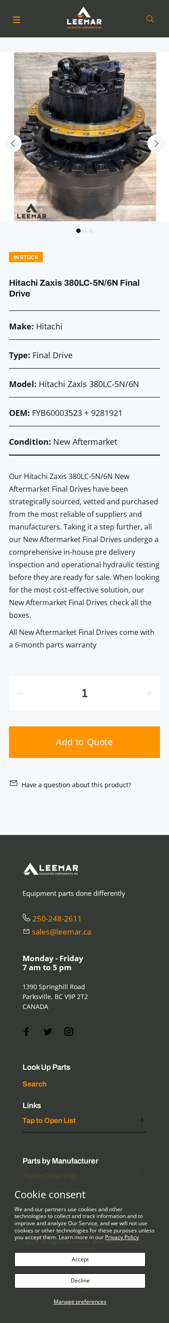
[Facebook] (26, 1031)
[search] (152, 19)
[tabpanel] (84, 136)
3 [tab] (91, 230)
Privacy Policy (122, 1237)
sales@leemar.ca (61, 931)
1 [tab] (78, 230)
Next (155, 143)
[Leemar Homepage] (84, 17)
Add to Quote (84, 742)
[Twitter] (48, 1031)
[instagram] (69, 1031)
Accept (80, 1259)
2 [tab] (84, 230)
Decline (80, 1280)
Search (34, 1084)
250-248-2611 (57, 918)
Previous (13, 143)
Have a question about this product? (76, 784)
